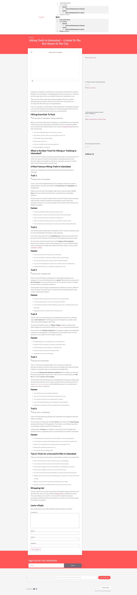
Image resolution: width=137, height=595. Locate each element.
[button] (82, 17)
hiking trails (59, 493)
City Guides (63, 5)
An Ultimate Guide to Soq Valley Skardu (95, 82)
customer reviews (36, 247)
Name (33, 531)
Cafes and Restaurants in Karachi (75, 9)
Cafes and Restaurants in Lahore (74, 12)
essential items (67, 126)
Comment (34, 512)
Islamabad (31, 37)
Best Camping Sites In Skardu (92, 143)
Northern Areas (65, 20)
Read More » (87, 84)
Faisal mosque (59, 327)
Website (33, 543)
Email (33, 537)
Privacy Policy (65, 14)
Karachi (64, 7)
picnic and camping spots (41, 384)
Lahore (64, 11)
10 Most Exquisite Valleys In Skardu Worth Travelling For (94, 113)
